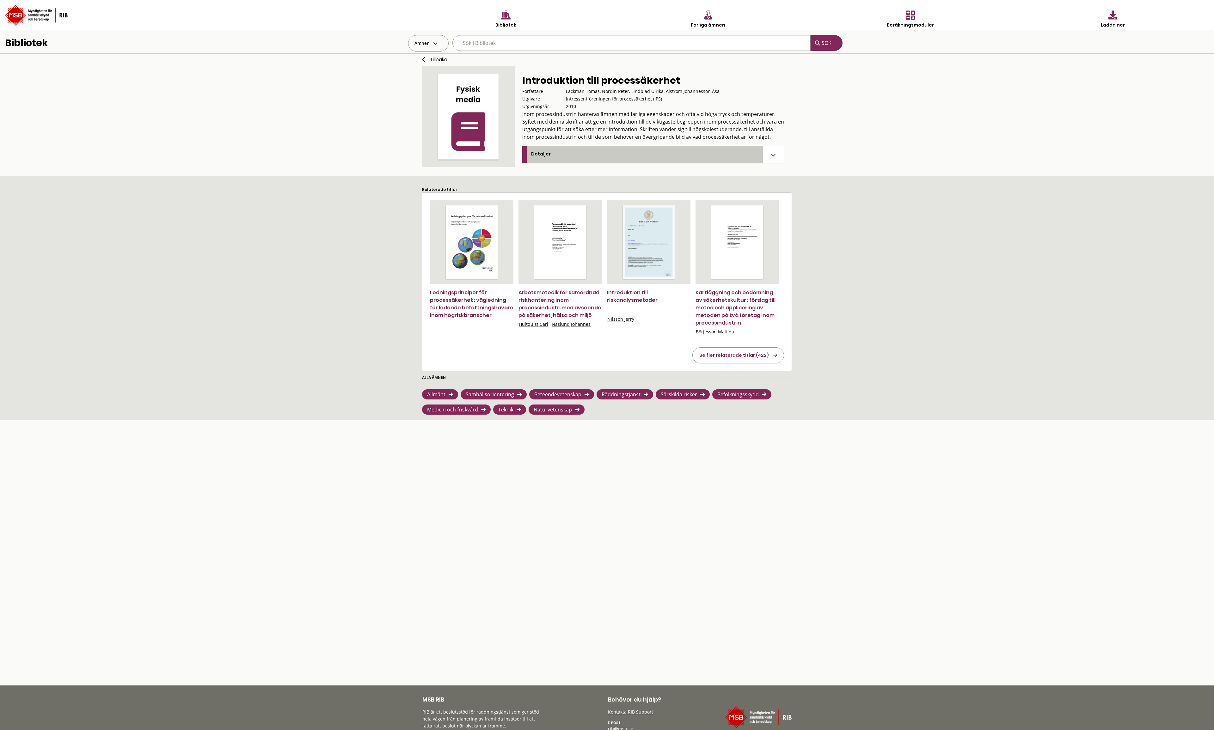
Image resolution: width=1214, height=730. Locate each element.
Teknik (505, 409)
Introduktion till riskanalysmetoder (632, 296)
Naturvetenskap (553, 409)
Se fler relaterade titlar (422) (734, 355)
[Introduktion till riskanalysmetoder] (649, 242)
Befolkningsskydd (738, 394)
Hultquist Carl (533, 324)
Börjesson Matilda (715, 332)
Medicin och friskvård (452, 409)
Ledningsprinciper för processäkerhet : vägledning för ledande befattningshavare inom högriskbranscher (471, 304)
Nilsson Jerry (620, 319)
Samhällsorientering (490, 394)
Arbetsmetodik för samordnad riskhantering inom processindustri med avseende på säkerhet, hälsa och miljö (559, 304)
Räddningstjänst (621, 394)
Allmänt (436, 394)
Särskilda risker (679, 394)
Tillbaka (438, 59)
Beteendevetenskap (557, 394)
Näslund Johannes (571, 324)
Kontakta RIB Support (630, 712)
